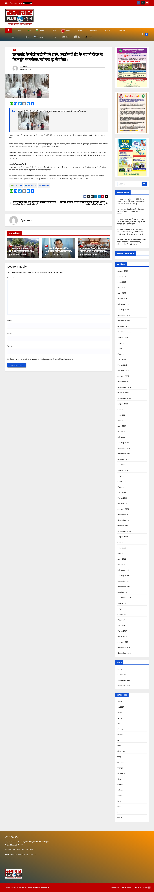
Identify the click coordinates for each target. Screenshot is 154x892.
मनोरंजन (120, 768)
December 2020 (124, 648)
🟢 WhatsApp (16, 185)
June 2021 (121, 614)
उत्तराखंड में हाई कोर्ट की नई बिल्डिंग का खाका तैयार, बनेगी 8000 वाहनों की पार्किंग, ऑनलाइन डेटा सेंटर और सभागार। (131, 241)
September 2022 (124, 531)
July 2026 (121, 276)
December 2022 (123, 515)
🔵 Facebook (30, 185)
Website (10, 346)
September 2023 (124, 465)
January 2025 (123, 376)
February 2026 (123, 304)
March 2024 (122, 431)
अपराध (119, 701)
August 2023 (122, 470)
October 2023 (123, 459)
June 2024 (121, 415)
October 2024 (123, 393)
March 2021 (122, 631)
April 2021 (121, 625)
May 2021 (121, 620)
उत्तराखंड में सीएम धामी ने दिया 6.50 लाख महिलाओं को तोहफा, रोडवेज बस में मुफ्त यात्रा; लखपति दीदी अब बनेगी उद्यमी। (131, 221)
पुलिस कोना (121, 751)
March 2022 (122, 564)
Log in (119, 669)
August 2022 (122, 537)
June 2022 (121, 548)
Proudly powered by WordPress (15, 887)
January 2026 (123, 310)
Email (10, 333)
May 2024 (121, 420)
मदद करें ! (120, 762)
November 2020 (124, 653)
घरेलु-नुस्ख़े (120, 729)
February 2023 (123, 503)
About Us (146, 887)
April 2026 (121, 293)
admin (25, 66)
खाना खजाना (121, 718)
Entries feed (122, 674)
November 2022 (124, 520)
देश (118, 740)
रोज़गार (119, 796)
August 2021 (122, 603)
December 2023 (123, 448)
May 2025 (121, 354)
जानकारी (120, 735)
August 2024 (122, 404)
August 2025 (122, 337)
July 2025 (121, 343)
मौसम (119, 779)
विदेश (119, 801)
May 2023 (121, 487)
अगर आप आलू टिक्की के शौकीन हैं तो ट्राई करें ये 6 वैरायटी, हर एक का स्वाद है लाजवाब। (130, 211)
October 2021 (122, 592)
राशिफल (120, 790)
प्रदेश (14, 49)
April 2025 (121, 359)
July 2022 (121, 542)
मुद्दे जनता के (121, 773)
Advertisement (126, 887)
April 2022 (121, 559)
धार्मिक (119, 746)
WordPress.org (123, 686)
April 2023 (121, 492)
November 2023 (124, 454)
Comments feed (123, 680)
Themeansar (44, 887)
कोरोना (119, 713)
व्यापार (119, 807)
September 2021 (124, 598)
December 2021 (123, 581)
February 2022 (123, 570)
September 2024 (124, 398)
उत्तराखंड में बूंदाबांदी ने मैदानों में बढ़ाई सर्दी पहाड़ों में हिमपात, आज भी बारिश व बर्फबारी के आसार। (82, 203)
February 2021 (123, 636)
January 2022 (123, 575)
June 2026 (121, 282)
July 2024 (121, 409)
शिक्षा (118, 812)
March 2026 (122, 299)
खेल (118, 724)
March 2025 (122, 365)
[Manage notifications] (149, 887)
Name (10, 320)
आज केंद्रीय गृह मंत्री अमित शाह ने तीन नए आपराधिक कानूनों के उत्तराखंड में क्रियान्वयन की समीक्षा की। (34, 203)
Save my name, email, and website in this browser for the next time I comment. (41, 359)
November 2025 (124, 321)
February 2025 (123, 371)
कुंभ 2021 (120, 707)
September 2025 (124, 332)
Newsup (35, 887)
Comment (11, 277)
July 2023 (121, 476)
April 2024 (121, 426)
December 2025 (123, 315)
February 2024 (123, 437)
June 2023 (121, 481)
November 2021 (123, 587)
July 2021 (121, 609)
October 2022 (123, 526)
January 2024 (123, 443)
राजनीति (120, 785)
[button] (143, 34)
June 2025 (121, 348)
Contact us (137, 887)
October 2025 (123, 326)
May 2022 (121, 553)
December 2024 (124, 382)
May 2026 (121, 287)
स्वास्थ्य (119, 818)
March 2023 (122, 498)
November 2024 (124, 387)
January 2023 (123, 509)
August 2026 (122, 271)
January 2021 (123, 642)
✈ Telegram (44, 185)
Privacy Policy (115, 887)
